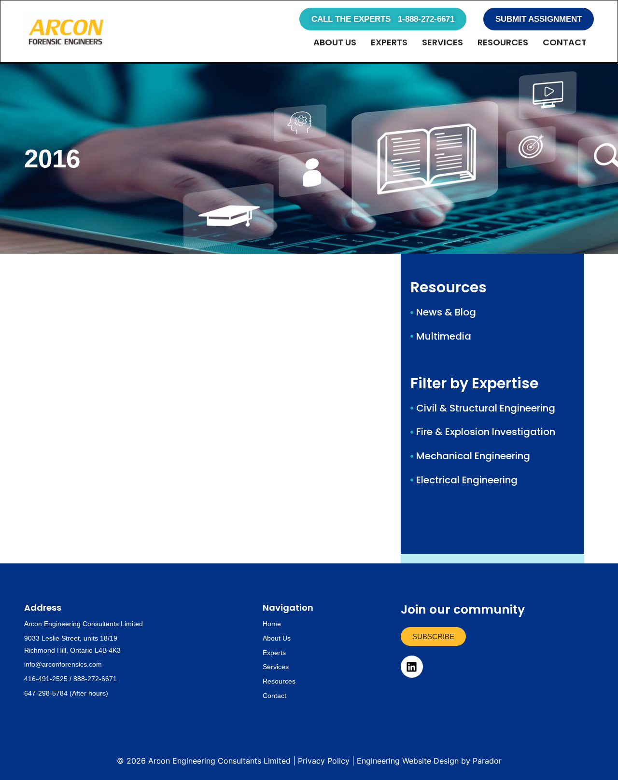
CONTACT (565, 42)
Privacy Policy (324, 761)
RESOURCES (503, 42)
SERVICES (442, 42)
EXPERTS (389, 42)
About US (334, 42)
